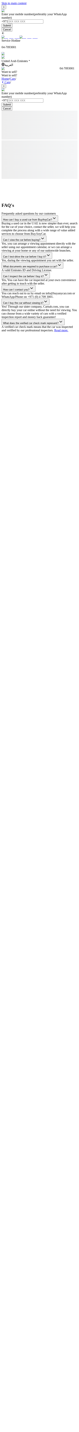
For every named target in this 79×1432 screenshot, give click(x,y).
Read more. (61, 330)
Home (5, 78)
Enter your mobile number (17, 14)
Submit (7, 25)
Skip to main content (14, 3)
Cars (12, 78)
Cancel (7, 29)
